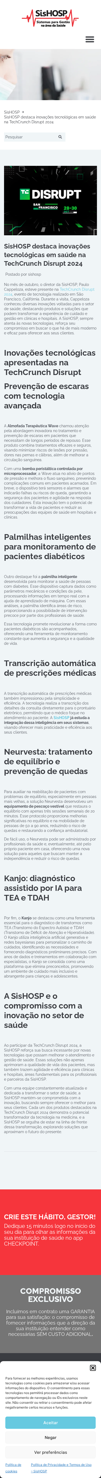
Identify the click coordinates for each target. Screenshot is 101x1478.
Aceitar (50, 1422)
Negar (51, 1437)
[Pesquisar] (61, 137)
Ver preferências (50, 1452)
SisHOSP (61, 718)
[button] (93, 1368)
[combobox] (30, 137)
